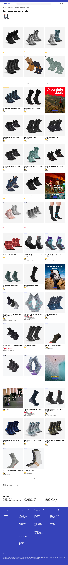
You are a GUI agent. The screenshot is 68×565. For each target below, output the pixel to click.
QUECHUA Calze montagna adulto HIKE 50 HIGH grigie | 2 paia (33, 49)
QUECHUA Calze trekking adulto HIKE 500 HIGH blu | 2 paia (12, 440)
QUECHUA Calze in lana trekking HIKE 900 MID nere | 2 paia (54, 166)
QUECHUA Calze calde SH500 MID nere (30, 137)
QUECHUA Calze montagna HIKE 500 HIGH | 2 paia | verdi (33, 166)
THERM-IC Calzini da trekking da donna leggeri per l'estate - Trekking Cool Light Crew (33, 315)
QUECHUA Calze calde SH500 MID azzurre (51, 314)
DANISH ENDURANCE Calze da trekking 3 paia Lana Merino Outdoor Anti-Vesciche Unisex (12, 315)
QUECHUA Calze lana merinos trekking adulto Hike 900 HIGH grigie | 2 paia (12, 78)
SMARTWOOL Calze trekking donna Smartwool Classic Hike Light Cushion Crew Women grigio (13, 471)
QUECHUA (4, 488)
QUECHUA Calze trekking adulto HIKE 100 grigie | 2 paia (32, 224)
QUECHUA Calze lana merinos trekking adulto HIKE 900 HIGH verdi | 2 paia (54, 441)
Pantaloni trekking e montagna (49, 500)
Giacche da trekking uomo (27, 499)
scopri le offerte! (55, 110)
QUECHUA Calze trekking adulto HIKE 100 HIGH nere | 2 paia (12, 49)
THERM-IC (7, 488)
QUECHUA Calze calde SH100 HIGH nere (30, 345)
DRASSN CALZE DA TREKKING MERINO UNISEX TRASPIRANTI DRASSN (33, 410)
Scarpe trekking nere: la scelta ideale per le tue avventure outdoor (12, 500)
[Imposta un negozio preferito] (59, 4)
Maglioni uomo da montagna (28, 501)
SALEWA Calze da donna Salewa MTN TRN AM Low (53, 345)
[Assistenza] (61, 4)
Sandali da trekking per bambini (7, 498)
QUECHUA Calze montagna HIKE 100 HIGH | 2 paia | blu (53, 49)
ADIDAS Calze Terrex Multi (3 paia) (29, 470)
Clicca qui (55, 287)
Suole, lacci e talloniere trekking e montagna (30, 498)
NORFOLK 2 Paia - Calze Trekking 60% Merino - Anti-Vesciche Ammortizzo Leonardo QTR (33, 255)
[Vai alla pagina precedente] (31, 478)
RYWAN (10, 488)
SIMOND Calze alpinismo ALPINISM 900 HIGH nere (52, 224)
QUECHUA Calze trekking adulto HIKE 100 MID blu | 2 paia (12, 285)
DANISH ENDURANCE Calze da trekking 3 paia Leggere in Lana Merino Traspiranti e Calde (12, 346)
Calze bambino (6, 20)
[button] (35, 317)
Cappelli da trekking (5, 499)
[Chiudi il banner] (64, 1)
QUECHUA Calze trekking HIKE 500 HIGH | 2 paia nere (32, 108)
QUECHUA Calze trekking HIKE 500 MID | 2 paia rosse (11, 254)
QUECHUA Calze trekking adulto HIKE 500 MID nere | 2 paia (12, 137)
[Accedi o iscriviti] (63, 4)
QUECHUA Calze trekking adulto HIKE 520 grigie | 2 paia (32, 440)
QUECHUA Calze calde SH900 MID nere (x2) (51, 137)
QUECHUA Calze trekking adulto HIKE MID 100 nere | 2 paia (33, 195)
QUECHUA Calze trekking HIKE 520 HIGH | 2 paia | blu (11, 195)
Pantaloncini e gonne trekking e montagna (30, 500)
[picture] (13, 37)
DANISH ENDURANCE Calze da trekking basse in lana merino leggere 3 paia (12, 377)
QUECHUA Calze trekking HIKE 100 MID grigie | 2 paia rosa (12, 224)
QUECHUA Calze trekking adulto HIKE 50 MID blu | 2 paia (11, 108)
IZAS (15, 488)
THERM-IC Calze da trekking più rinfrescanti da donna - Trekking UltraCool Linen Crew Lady (34, 377)
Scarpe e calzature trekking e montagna (51, 499)
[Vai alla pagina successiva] (37, 478)
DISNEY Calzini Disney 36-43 (7, 409)
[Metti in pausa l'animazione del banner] (63, 1)
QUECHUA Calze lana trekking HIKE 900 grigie (31, 285)
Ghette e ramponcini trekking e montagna (51, 501)
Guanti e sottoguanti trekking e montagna (8, 501)
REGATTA (13, 488)
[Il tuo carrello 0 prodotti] (64, 4)
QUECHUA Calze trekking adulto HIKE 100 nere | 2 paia (11, 166)
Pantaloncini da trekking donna (49, 498)
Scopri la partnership (55, 378)
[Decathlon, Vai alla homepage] (6, 3)
